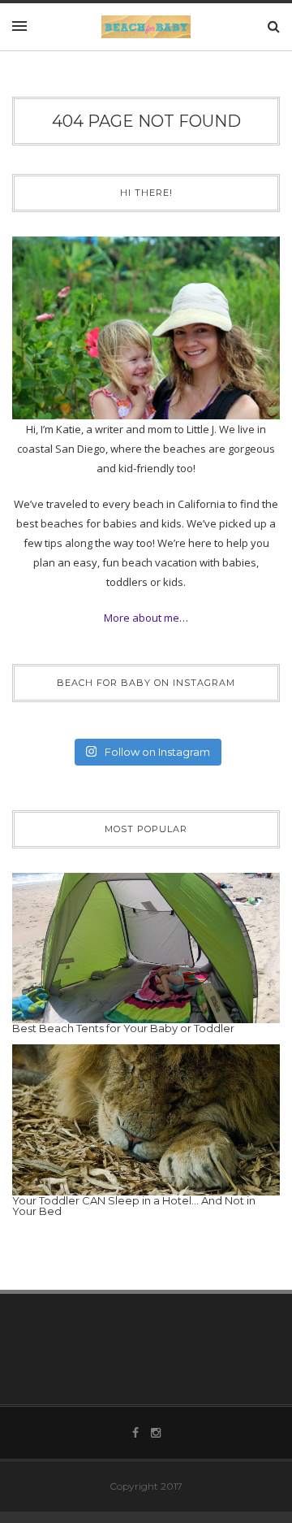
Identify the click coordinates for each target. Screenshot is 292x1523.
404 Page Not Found (146, 121)
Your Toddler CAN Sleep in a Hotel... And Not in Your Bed (134, 1205)
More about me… (146, 617)
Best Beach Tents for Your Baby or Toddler (123, 1028)
